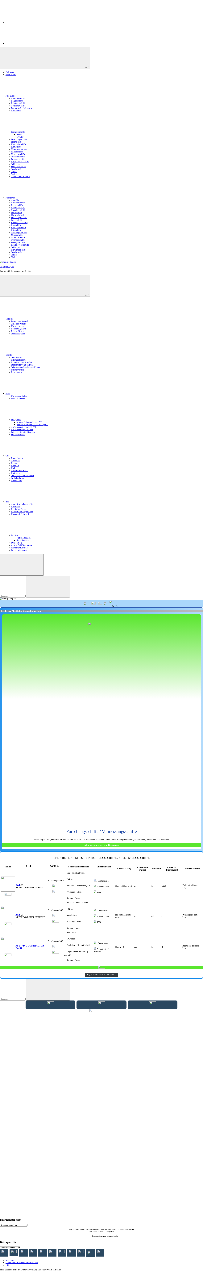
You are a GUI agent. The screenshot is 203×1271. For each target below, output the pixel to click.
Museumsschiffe (18, 154)
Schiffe (9, 355)
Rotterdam (15, 473)
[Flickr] (26, 43)
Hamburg (15, 465)
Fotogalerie (10, 96)
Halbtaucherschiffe (19, 222)
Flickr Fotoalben (18, 398)
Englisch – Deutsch (19, 509)
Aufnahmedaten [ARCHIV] (23, 427)
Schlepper (15, 164)
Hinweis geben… (18, 326)
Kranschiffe (16, 225)
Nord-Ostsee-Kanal (19, 470)
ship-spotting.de (7, 266)
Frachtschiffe (16, 142)
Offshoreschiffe (18, 157)
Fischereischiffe (18, 132)
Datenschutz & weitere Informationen (22, 1262)
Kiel (13, 468)
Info (7, 502)
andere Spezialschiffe (20, 176)
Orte (7, 456)
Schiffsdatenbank (18, 360)
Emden (14, 463)
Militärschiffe (17, 152)
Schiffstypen (16, 357)
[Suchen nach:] (13, 596)
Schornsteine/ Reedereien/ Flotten (25, 367)
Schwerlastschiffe (18, 166)
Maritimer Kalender (19, 548)
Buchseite (15, 506)
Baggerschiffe (17, 101)
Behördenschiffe (18, 103)
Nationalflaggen (24, 538)
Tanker (14, 171)
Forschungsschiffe (19, 139)
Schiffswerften (17, 370)
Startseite (9, 319)
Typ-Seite (115, 606)
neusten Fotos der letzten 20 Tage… (32, 424)
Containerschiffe (18, 106)
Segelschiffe (16, 169)
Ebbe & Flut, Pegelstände (22, 511)
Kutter (19, 134)
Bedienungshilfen (18, 329)
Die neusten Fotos (19, 396)
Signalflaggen (23, 540)
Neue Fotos (11, 74)
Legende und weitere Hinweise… (101, 975)
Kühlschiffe (16, 147)
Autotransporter (18, 98)
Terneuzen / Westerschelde (22, 475)
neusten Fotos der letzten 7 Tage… (32, 422)
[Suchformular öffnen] (22, 565)
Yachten (14, 174)
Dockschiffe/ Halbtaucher (22, 108)
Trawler (20, 137)
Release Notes (17, 331)
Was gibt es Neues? (19, 321)
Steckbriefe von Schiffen (22, 365)
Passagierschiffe (18, 159)
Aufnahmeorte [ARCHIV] (22, 429)
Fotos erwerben (18, 434)
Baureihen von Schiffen (21, 362)
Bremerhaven (17, 458)
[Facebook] (26, 22)
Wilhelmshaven (17, 478)
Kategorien (10, 198)
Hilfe (8, 1265)
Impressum (10, 1260)
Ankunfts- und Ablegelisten (23, 504)
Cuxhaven (15, 460)
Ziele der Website (18, 324)
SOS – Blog (16, 543)
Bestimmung (16, 372)
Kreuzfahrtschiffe (18, 144)
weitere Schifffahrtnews (21, 545)
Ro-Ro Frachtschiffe (20, 161)
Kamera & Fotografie (20, 514)
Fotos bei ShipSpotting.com (23, 432)
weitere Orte (16, 480)
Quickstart (10, 72)
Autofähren (16, 110)
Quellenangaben (18, 333)
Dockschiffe (16, 212)
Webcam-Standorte (19, 550)
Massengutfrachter (19, 149)
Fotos (8, 393)
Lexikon (14, 535)
